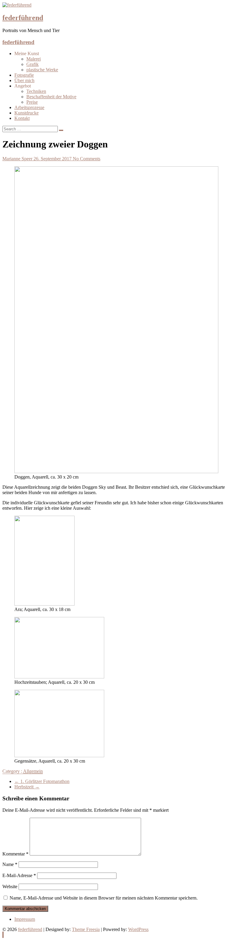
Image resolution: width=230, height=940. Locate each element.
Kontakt (22, 118)
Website (9, 886)
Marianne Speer (18, 158)
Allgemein (33, 771)
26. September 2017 (53, 158)
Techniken (36, 91)
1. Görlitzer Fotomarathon (41, 781)
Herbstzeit (27, 786)
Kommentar (15, 853)
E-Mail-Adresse (19, 875)
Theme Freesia (86, 929)
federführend (22, 18)
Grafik (32, 64)
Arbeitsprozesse (29, 107)
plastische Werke (42, 69)
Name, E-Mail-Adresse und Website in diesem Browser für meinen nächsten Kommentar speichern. (104, 897)
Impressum (24, 919)
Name (9, 864)
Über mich (24, 80)
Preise (32, 102)
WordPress (138, 929)
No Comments (86, 158)
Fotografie (24, 75)
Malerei (33, 58)
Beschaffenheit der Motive (51, 96)
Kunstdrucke (26, 112)
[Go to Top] (3, 935)
